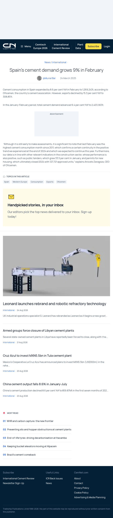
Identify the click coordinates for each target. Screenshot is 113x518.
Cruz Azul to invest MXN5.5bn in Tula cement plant (37, 356)
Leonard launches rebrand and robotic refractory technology (54, 303)
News (47, 62)
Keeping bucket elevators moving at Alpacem (32, 446)
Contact (78, 483)
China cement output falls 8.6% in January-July (35, 384)
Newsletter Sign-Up (13, 483)
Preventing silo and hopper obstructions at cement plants (39, 429)
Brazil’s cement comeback (21, 454)
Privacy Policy (81, 488)
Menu (28, 46)
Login (107, 46)
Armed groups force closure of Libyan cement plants (38, 330)
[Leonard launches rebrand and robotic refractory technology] (56, 266)
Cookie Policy (81, 492)
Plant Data (79, 46)
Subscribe (93, 46)
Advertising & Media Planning (89, 497)
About (77, 478)
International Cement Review (61, 46)
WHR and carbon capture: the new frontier (30, 421)
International (59, 62)
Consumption (37, 181)
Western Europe (20, 181)
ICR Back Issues (54, 478)
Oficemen (61, 181)
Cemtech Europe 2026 (40, 46)
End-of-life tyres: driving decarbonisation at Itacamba (37, 437)
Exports (49, 181)
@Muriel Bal (49, 78)
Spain (6, 181)
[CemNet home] (9, 46)
